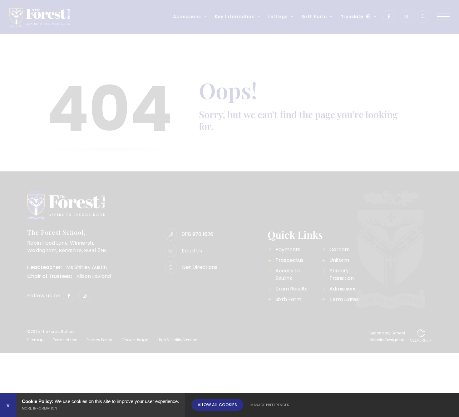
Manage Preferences (269, 404)
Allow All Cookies (217, 405)
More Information (39, 408)
